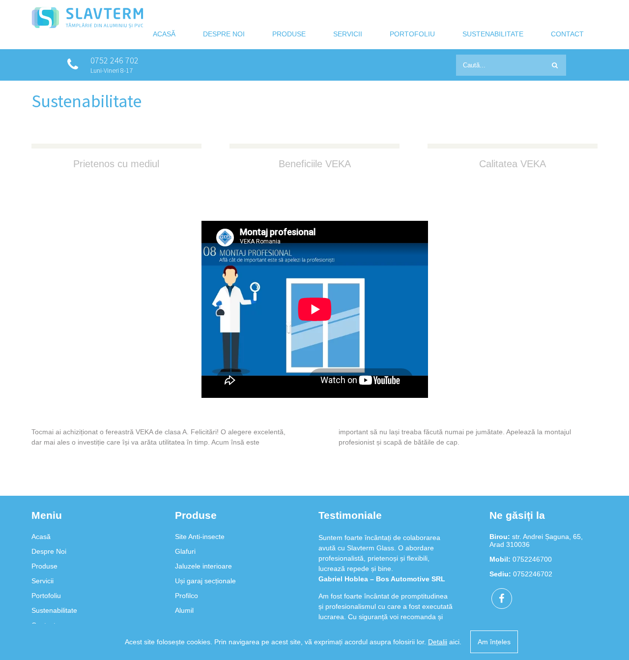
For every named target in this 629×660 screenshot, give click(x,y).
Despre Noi (224, 34)
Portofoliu (412, 34)
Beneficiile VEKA (315, 163)
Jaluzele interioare (203, 566)
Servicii (347, 34)
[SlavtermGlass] (87, 26)
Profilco (186, 596)
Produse (289, 34)
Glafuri (185, 551)
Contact (567, 34)
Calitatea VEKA (512, 163)
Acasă (164, 34)
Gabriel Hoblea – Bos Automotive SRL (381, 579)
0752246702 (532, 574)
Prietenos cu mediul (116, 163)
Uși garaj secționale (205, 581)
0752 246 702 (114, 60)
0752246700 (532, 559)
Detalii (437, 642)
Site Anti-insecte (200, 536)
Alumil (184, 610)
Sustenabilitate (492, 34)
